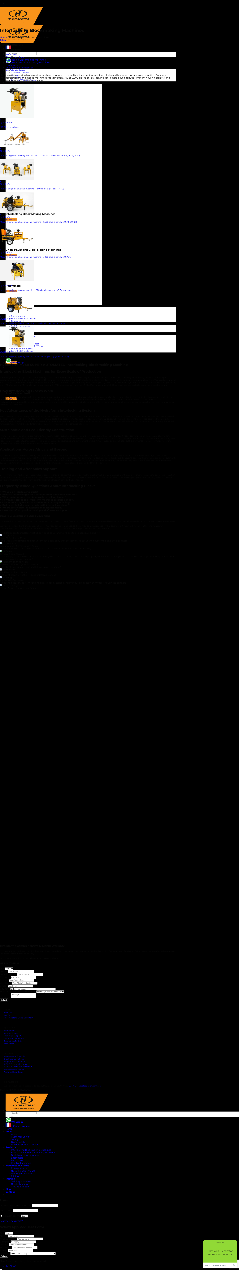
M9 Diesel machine (9, 127)
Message (5, 997)
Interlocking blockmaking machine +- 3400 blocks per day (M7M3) (32, 189)
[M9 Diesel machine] (17, 117)
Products (11, 82)
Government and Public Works (18, 1067)
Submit (4, 1000)
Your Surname (8, 974)
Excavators (12, 54)
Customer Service (20, 72)
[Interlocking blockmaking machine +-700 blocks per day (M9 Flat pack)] (17, 346)
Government (17, 321)
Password (6, 1210)
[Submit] (12, 1116)
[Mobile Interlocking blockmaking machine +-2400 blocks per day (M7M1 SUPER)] (17, 212)
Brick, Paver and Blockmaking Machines (28, 62)
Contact (10, 353)
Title (2, 968)
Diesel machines (15, 57)
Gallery (15, 1139)
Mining (15, 1176)
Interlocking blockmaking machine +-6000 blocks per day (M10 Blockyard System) (40, 155)
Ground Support (20, 1186)
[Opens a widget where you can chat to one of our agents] (220, 1254)
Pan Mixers (12, 65)
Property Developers (22, 1173)
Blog (8, 1189)
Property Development (14, 1061)
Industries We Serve (17, 1165)
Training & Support (12, 1036)
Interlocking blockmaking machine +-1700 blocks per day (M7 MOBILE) (34, 323)
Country (5, 988)
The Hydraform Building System (18, 1018)
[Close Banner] (1, 1269)
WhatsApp (6, 983)
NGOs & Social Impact (23, 1171)
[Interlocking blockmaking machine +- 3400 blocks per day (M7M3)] (17, 179)
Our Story (8, 1015)
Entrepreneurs (18, 316)
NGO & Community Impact (16, 1064)
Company (5, 977)
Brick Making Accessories (19, 67)
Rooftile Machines (15, 70)
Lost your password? (11, 1221)
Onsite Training (19, 1184)
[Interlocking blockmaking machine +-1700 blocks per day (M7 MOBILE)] (17, 313)
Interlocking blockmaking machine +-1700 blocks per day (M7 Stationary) (35, 290)
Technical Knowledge (22, 351)
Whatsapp (17, 362)
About (9, 1131)
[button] (88, 677)
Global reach (18, 1142)
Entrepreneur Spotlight (14, 1056)
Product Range (11, 1033)
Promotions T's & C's (13, 1041)
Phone (4, 980)
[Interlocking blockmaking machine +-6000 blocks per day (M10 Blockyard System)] (17, 146)
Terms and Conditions (14, 1038)
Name (4, 971)
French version (20, 1126)
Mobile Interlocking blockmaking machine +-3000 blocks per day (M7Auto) (36, 257)
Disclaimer (9, 1044)
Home (3, 37)
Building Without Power (24, 1144)
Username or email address (16, 1205)
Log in (24, 1216)
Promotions (9, 1031)
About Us (8, 1013)
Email (4, 986)
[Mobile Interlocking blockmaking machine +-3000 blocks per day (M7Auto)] (17, 247)
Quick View (6, 122)
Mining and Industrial (22, 349)
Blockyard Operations (14, 1059)
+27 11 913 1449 (74, 1086)
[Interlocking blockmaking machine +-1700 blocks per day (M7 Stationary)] (17, 280)
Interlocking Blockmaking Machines (26, 59)
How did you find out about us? (18, 991)
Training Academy (20, 326)
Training (10, 1178)
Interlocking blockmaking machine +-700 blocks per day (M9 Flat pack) (34, 356)
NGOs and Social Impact (23, 318)
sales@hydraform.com (91, 1086)
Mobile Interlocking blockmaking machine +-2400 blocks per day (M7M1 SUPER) (38, 222)
